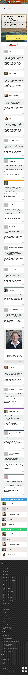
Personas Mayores (7, 623)
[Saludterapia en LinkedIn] (23, 670)
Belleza (4, 614)
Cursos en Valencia (7, 597)
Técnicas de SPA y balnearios (10, 648)
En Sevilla (5, 573)
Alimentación (6, 609)
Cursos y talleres (7, 589)
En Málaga (5, 576)
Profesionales (8, 7)
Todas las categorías (8, 651)
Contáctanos (6, 671)
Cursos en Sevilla (7, 598)
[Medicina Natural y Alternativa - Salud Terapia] (14, 2)
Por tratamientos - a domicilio (10, 582)
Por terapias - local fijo (8, 577)
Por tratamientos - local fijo (9, 579)
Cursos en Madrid (7, 594)
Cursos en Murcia (7, 603)
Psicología (5, 624)
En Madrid (5, 568)
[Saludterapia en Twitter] (26, 668)
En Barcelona (6, 570)
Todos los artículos (7, 628)
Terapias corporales (7, 638)
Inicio (2, 7)
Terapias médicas (7, 645)
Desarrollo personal (7, 635)
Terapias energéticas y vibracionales (11, 641)
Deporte (5, 615)
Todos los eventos (7, 588)
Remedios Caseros (7, 627)
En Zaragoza (6, 574)
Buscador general (7, 567)
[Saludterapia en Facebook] (23, 668)
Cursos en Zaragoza (8, 600)
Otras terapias (6, 650)
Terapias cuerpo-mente (8, 639)
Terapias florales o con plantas (10, 642)
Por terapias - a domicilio (9, 580)
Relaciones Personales (8, 625)
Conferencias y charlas (8, 591)
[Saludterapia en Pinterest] (26, 670)
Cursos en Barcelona (8, 595)
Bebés (4, 612)
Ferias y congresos (7, 592)
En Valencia (5, 571)
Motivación (5, 620)
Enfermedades (6, 618)
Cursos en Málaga (7, 601)
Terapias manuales (7, 644)
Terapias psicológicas (8, 647)
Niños (4, 621)
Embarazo (5, 617)
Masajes (5, 636)
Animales (5, 611)
